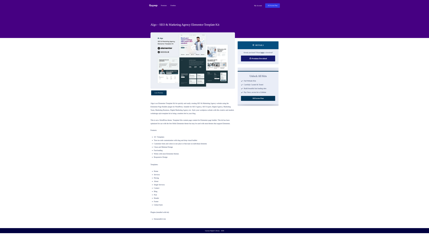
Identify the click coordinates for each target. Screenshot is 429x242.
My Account (258, 5)
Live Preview (159, 93)
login (262, 52)
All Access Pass (272, 5)
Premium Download (259, 58)
